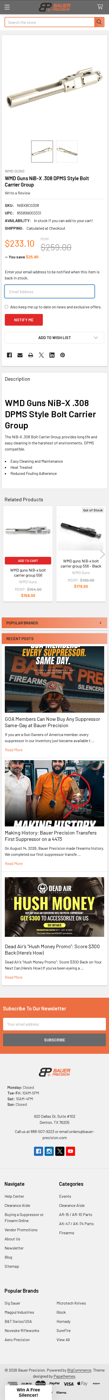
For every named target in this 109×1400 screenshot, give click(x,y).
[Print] (30, 355)
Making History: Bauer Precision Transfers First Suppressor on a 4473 (51, 835)
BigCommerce (79, 1370)
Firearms (66, 1232)
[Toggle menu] (7, 7)
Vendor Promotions (21, 1229)
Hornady (63, 1321)
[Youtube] (70, 1151)
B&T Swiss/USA (18, 1321)
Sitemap (12, 1266)
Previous (7, 554)
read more (14, 749)
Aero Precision (17, 1339)
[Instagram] (49, 1151)
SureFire (64, 1330)
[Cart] (101, 7)
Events (65, 1196)
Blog (8, 1257)
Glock (61, 1312)
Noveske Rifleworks (22, 1330)
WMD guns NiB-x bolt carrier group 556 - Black (81, 563)
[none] (54, 88)
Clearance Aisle (17, 1205)
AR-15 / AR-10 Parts (75, 1214)
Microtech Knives (71, 1303)
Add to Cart (28, 561)
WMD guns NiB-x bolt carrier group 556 (28, 572)
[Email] (20, 355)
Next (102, 554)
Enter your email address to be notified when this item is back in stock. (52, 274)
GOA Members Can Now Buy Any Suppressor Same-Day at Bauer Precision (52, 722)
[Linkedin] (52, 355)
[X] (41, 355)
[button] (54, 337)
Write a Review (17, 192)
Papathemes (64, 1376)
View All (63, 1339)
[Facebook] (9, 355)
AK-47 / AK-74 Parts (76, 1223)
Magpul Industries (19, 1312)
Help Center (14, 1196)
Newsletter (14, 1247)
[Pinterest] (62, 355)
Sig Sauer (12, 1303)
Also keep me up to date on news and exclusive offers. (56, 306)
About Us (12, 1238)
